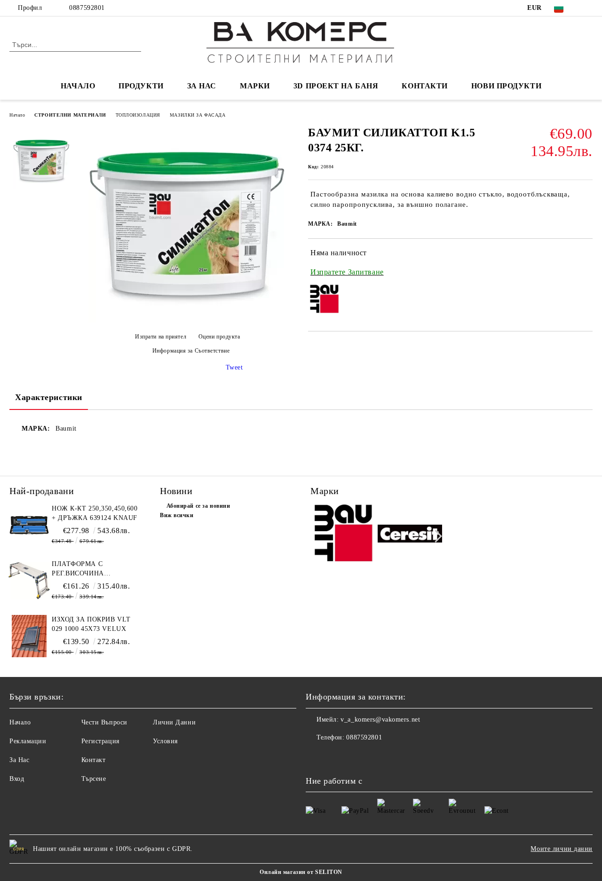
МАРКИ (255, 86)
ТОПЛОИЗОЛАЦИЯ (138, 115)
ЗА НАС (201, 86)
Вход (16, 778)
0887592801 (87, 7)
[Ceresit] (410, 535)
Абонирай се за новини (198, 506)
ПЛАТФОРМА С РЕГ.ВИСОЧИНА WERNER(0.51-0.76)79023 (92, 569)
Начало (17, 115)
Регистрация (100, 741)
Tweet (234, 367)
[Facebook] (587, 8)
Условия (165, 741)
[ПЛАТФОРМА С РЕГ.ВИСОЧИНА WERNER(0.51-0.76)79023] (29, 580)
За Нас (19, 759)
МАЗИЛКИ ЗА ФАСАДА (198, 115)
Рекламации (28, 741)
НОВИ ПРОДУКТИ (506, 86)
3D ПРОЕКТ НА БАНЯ (336, 86)
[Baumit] (342, 535)
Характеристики (48, 397)
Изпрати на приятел (160, 336)
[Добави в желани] (586, 262)
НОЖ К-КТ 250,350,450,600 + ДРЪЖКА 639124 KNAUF (94, 513)
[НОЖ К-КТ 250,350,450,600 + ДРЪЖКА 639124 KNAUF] (29, 525)
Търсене (93, 778)
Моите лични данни (562, 848)
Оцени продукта (219, 336)
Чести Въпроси (104, 722)
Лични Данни (174, 722)
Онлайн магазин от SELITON (301, 872)
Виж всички (177, 515)
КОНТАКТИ (424, 86)
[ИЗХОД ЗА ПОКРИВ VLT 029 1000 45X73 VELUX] (29, 636)
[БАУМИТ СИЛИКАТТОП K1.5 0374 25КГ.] (187, 320)
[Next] (435, 536)
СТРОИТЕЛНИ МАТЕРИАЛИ (70, 115)
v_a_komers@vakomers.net (380, 719)
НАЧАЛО (78, 86)
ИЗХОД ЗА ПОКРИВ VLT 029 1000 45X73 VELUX (91, 624)
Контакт (93, 759)
